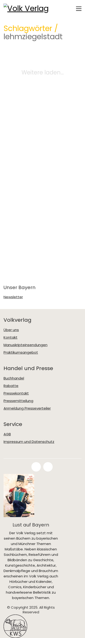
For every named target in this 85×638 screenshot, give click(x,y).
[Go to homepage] (27, 9)
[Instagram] (48, 467)
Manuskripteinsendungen (25, 345)
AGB (7, 434)
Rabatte (11, 385)
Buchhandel (14, 378)
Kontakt (10, 337)
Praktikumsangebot (21, 352)
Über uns (11, 330)
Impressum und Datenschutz (29, 441)
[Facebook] (36, 467)
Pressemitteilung (18, 400)
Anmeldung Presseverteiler (27, 408)
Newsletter (13, 297)
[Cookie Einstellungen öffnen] (8, 632)
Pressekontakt (16, 393)
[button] (78, 8)
